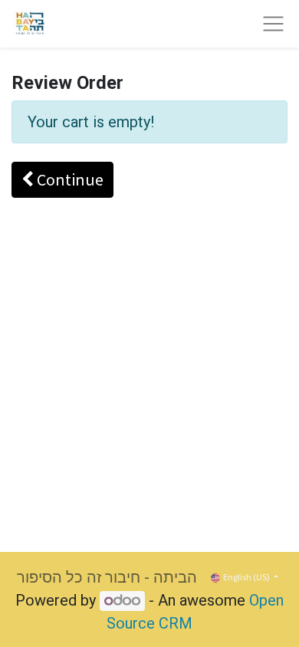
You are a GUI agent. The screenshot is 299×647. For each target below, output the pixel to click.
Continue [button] (69, 179)
